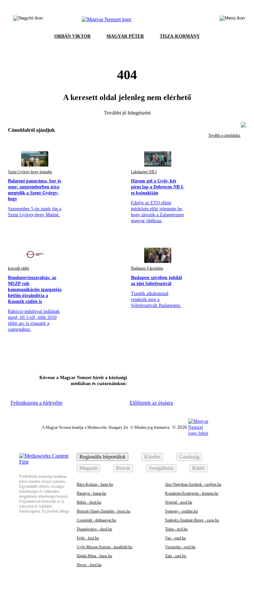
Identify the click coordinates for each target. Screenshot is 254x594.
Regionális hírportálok (102, 457)
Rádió (198, 468)
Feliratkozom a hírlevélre (37, 403)
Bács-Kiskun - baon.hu (95, 484)
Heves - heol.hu (89, 565)
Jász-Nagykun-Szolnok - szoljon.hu (193, 484)
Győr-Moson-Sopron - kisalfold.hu (104, 547)
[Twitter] (172, 379)
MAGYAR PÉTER (125, 36)
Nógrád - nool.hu (178, 502)
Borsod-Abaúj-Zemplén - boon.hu (103, 511)
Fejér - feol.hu (88, 538)
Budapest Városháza (147, 268)
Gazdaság (189, 457)
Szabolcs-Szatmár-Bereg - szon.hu (192, 520)
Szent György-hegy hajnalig (30, 172)
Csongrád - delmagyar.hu (96, 520)
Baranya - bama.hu (91, 493)
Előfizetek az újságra (151, 403)
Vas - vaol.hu (175, 538)
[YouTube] (206, 379)
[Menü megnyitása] (232, 19)
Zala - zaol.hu (175, 556)
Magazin (88, 468)
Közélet (152, 457)
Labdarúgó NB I (144, 172)
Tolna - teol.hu (176, 529)
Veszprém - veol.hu (180, 547)
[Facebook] (138, 379)
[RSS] (224, 379)
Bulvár (123, 468)
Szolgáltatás (161, 468)
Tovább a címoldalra (224, 135)
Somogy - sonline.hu (181, 511)
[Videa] (190, 379)
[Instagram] (155, 379)
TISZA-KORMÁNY (180, 36)
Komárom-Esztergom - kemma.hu (191, 493)
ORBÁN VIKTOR (72, 36)
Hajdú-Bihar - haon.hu (94, 556)
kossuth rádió (18, 268)
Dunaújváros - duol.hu (94, 529)
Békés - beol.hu (89, 502)
